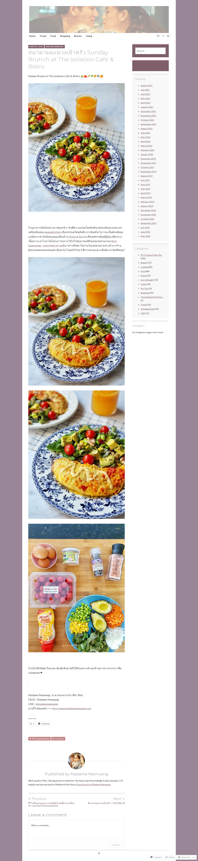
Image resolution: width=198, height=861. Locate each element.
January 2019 (147, 206)
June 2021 (145, 94)
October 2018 (147, 219)
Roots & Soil (76, 236)
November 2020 (148, 115)
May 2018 (145, 236)
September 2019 (148, 171)
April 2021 (145, 102)
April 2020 (145, 141)
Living (89, 36)
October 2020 (147, 120)
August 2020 (146, 128)
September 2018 (148, 223)
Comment (115, 845)
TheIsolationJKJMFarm (152, 297)
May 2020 (145, 137)
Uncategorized (147, 309)
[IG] (162, 34)
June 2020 (145, 133)
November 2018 (148, 214)
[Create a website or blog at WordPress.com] (99, 853)
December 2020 (148, 111)
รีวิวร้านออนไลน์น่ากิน (40, 739)
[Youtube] (167, 34)
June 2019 (145, 184)
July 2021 (145, 89)
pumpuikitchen (52, 232)
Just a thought (147, 280)
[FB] (158, 34)
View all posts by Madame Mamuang (93, 784)
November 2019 (148, 163)
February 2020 (147, 150)
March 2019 (146, 197)
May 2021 (145, 98)
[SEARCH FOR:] (150, 50)
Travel (43, 36)
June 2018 (145, 232)
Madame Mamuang (61, 16)
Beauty (78, 36)
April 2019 (145, 193)
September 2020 (148, 124)
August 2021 (146, 85)
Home (32, 36)
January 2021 (147, 107)
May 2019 (145, 188)
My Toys (145, 288)
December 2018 (148, 210)
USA (143, 313)
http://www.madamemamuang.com (71, 708)
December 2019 (148, 158)
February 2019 (147, 201)
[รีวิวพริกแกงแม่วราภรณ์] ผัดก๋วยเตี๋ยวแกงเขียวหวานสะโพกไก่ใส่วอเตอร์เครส (51, 801)
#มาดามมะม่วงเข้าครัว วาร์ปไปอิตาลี (106, 800)
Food (53, 36)
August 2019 (146, 176)
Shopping (65, 36)
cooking (59, 739)
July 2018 (145, 227)
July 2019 (145, 180)
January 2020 (147, 154)
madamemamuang (47, 704)
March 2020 (146, 145)
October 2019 (147, 167)
